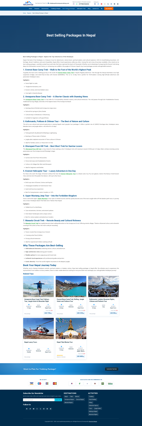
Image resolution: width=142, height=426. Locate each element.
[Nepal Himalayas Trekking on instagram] (105, 4)
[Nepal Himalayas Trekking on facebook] (95, 4)
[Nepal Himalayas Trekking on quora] (108, 4)
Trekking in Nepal (55, 8)
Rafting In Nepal (93, 411)
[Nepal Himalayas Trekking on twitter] (98, 4)
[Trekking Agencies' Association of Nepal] (79, 383)
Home (30, 8)
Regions (29, 13)
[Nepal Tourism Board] (87, 383)
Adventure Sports (93, 405)
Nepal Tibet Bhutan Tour (65, 342)
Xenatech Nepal (93, 421)
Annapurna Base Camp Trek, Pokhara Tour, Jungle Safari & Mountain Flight (36, 300)
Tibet (71, 396)
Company (36, 8)
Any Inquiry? (109, 8)
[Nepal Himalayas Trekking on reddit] (114, 4)
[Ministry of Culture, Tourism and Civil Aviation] (95, 383)
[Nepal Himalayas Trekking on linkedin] (111, 4)
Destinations (45, 8)
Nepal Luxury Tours (30, 342)
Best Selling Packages (69, 8)
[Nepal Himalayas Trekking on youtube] (101, 4)
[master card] (54, 383)
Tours (90, 408)
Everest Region (80, 399)
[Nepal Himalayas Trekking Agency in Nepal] (28, 3)
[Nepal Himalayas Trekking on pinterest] (118, 4)
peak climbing (92, 399)
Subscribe (58, 400)
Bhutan (77, 396)
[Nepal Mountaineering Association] (71, 383)
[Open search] (101, 8)
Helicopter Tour (81, 8)
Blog (89, 8)
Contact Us (96, 8)
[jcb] (47, 383)
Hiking (90, 402)
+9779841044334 (84, 4)
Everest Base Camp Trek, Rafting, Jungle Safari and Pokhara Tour (70, 300)
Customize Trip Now (112, 369)
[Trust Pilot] (110, 383)
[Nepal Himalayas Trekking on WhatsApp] (77, 4)
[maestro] (39, 383)
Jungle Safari (97, 408)
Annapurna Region (69, 399)
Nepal (66, 396)
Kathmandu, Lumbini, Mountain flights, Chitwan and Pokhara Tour (102, 300)
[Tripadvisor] (102, 383)
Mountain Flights (93, 414)
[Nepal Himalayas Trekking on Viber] (73, 4)
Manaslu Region (69, 402)
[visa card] (31, 383)
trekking (91, 396)
